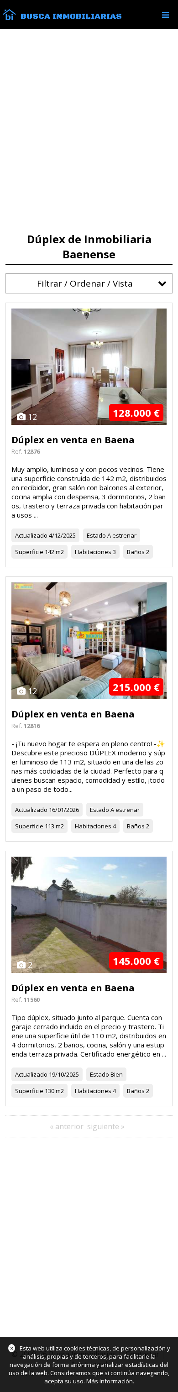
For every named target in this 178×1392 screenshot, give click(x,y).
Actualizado (31, 535)
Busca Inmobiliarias (71, 16)
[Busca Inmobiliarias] (9, 18)
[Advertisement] (89, 131)
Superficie (29, 552)
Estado (96, 535)
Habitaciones (93, 552)
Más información (109, 1381)
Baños (136, 552)
